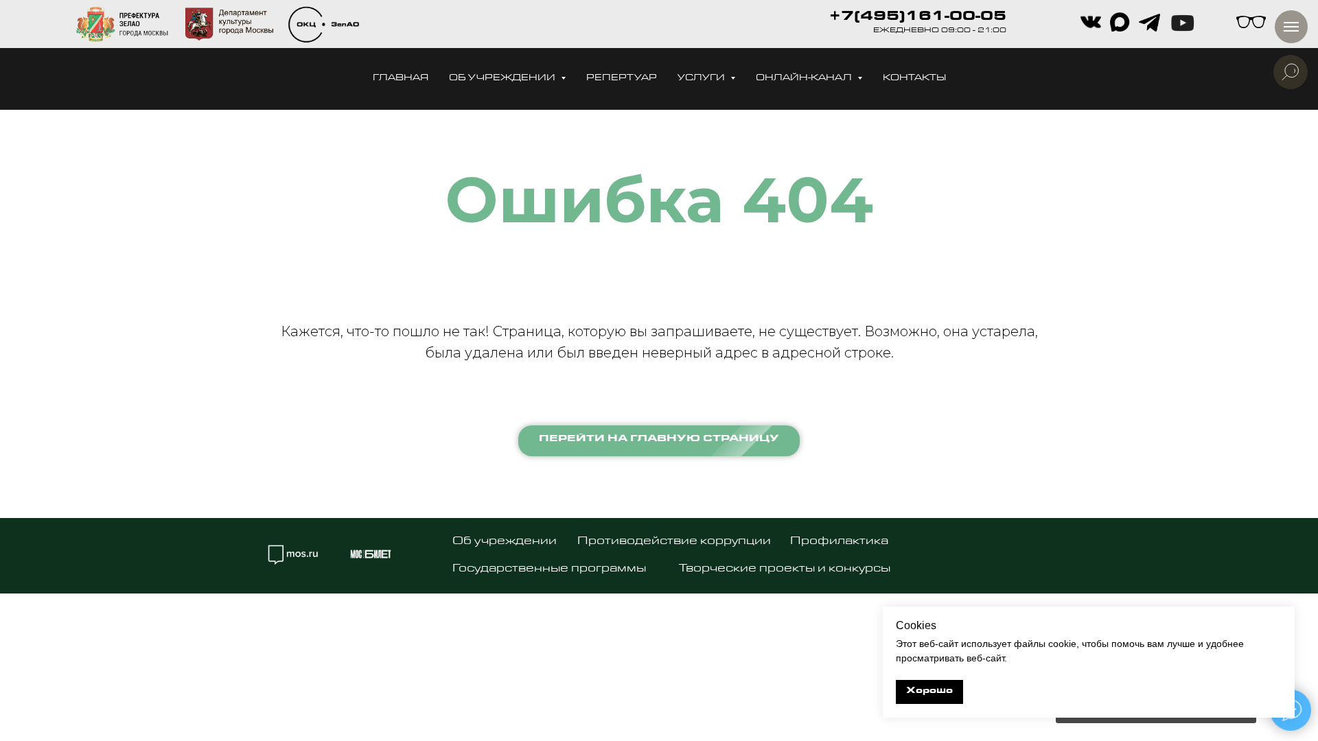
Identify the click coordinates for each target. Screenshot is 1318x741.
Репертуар (621, 78)
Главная (400, 78)
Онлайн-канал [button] (805, 78)
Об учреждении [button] (503, 78)
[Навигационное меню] (1291, 27)
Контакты (914, 78)
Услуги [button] (702, 78)
